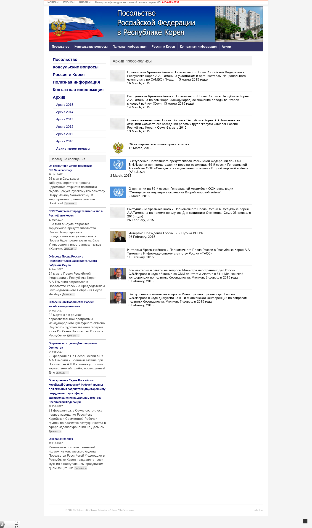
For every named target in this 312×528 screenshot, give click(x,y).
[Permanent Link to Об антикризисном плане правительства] (118, 148)
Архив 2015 (64, 104)
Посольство (60, 46)
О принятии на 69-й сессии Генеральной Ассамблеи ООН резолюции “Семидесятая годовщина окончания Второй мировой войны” (181, 190)
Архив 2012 (64, 126)
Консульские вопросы (91, 46)
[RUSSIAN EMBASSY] (156, 24)
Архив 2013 (64, 119)
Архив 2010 (64, 141)
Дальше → (71, 203)
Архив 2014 (64, 112)
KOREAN (53, 2)
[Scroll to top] (305, 521)
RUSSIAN (84, 2)
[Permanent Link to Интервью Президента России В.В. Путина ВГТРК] (118, 236)
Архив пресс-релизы (73, 148)
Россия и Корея (163, 46)
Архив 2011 (64, 134)
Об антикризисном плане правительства (159, 144)
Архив (226, 46)
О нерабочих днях (61, 439)
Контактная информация (198, 46)
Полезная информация (130, 46)
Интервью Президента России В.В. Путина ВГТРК (166, 232)
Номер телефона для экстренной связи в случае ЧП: (137, 2)
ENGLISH (68, 2)
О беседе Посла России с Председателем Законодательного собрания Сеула (73, 261)
